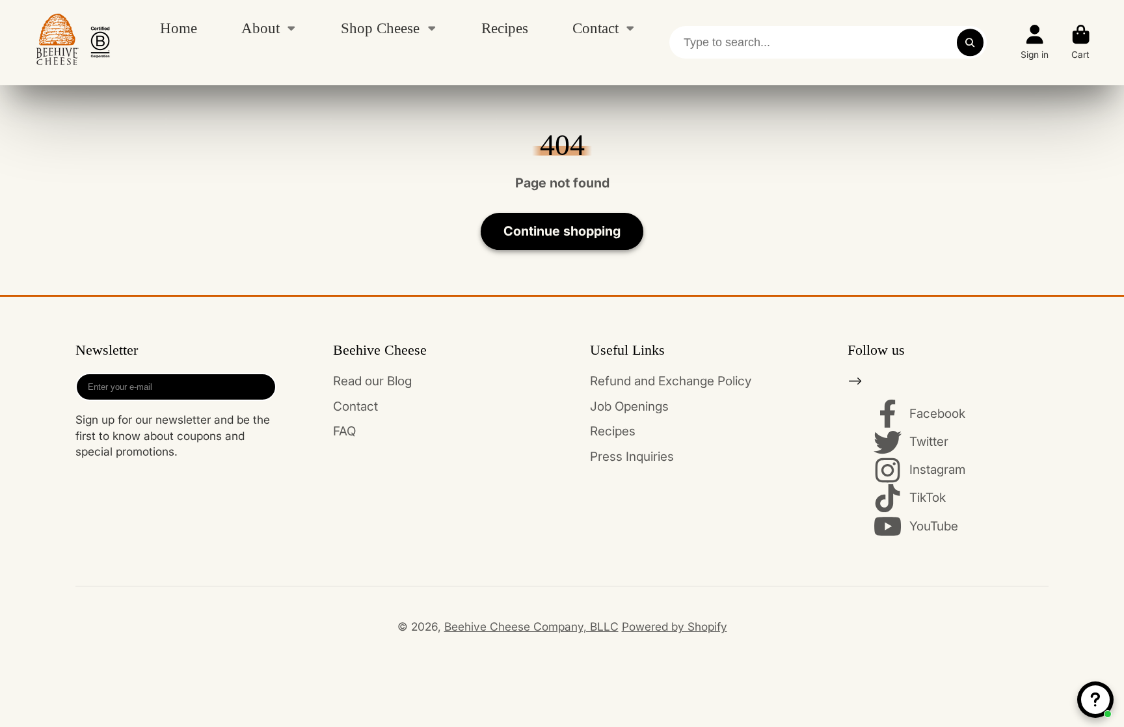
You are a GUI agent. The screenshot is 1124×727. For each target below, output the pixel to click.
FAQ (344, 431)
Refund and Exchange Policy (670, 381)
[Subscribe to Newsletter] (261, 387)
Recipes (504, 28)
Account (1035, 42)
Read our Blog (372, 381)
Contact (595, 28)
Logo (73, 42)
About (260, 28)
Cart (1080, 42)
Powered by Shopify (674, 626)
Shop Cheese (380, 28)
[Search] (970, 42)
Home (178, 28)
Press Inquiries (632, 456)
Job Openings (629, 406)
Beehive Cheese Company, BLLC (531, 626)
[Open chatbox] (1095, 699)
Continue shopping (562, 231)
